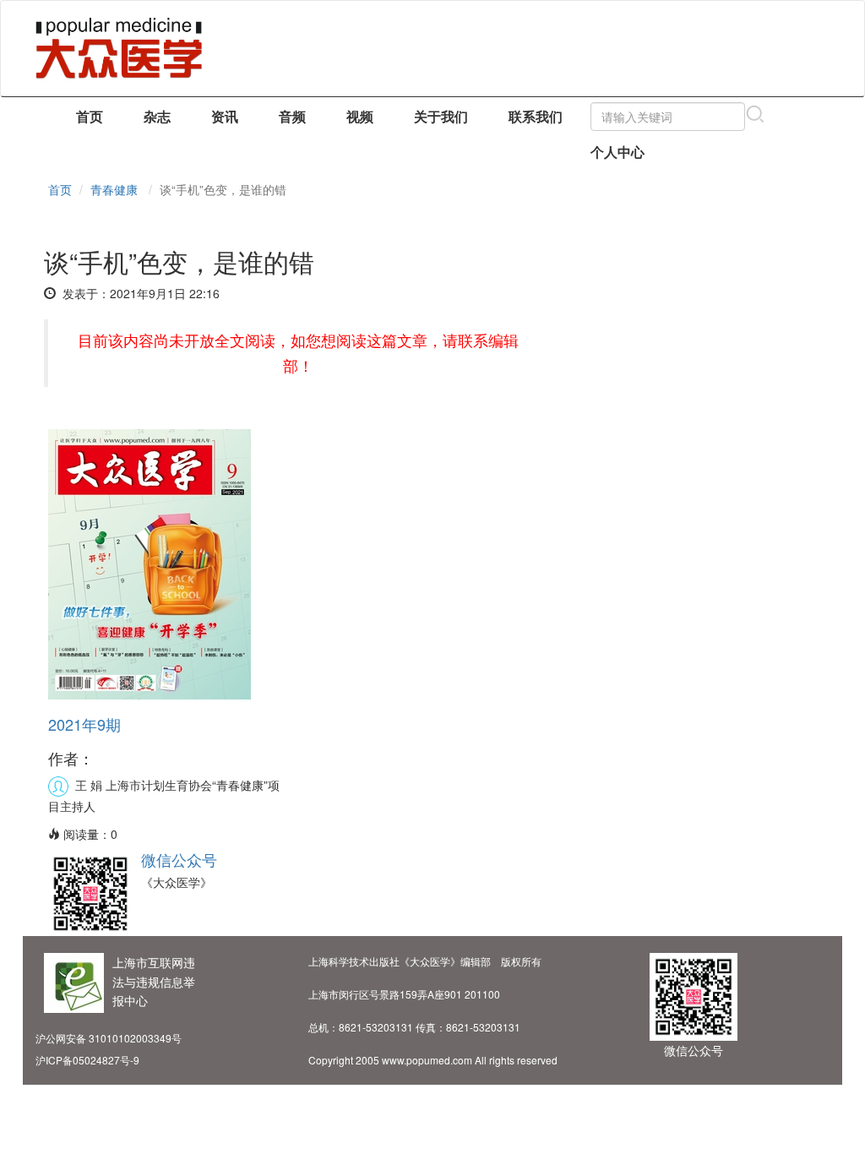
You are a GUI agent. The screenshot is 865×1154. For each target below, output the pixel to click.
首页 (89, 116)
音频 (292, 116)
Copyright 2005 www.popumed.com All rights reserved (433, 1060)
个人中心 (617, 151)
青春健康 (114, 189)
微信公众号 (179, 859)
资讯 (224, 116)
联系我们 (536, 116)
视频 (359, 116)
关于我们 (441, 116)
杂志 (157, 116)
